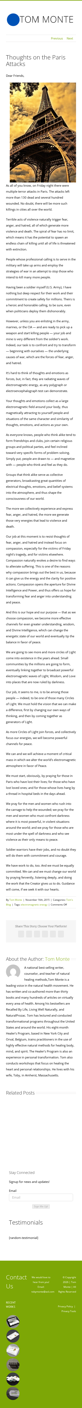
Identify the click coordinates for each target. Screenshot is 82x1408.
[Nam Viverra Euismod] (13, 1365)
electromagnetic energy (34, 904)
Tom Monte (15, 900)
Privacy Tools (69, 1311)
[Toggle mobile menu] (74, 28)
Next (70, 38)
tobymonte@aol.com (42, 1291)
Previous (57, 38)
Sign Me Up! (41, 1206)
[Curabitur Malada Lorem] (13, 1379)
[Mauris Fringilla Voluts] (13, 1336)
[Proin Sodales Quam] (13, 1350)
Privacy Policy (65, 1306)
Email (13, 1191)
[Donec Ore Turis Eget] (13, 1321)
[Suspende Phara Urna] (13, 1393)
